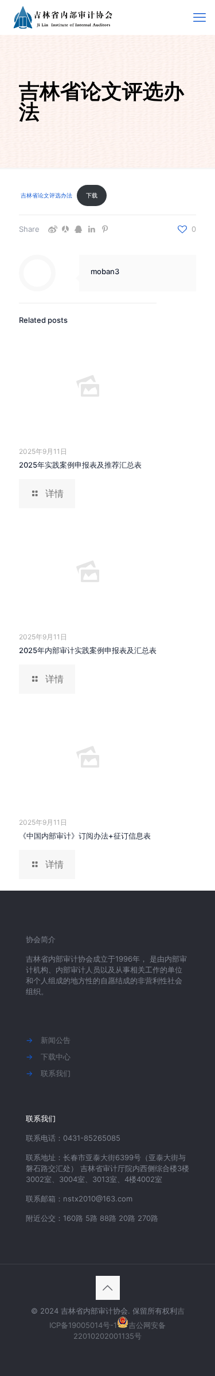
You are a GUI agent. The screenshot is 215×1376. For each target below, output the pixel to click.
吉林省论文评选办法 (46, 195)
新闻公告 (56, 1040)
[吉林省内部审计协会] (64, 17)
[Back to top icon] (108, 1288)
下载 (91, 195)
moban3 (105, 271)
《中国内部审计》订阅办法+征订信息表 (85, 835)
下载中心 (56, 1056)
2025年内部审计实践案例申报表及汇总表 (88, 650)
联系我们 (56, 1073)
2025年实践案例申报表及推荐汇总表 (80, 464)
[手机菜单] (199, 17)
